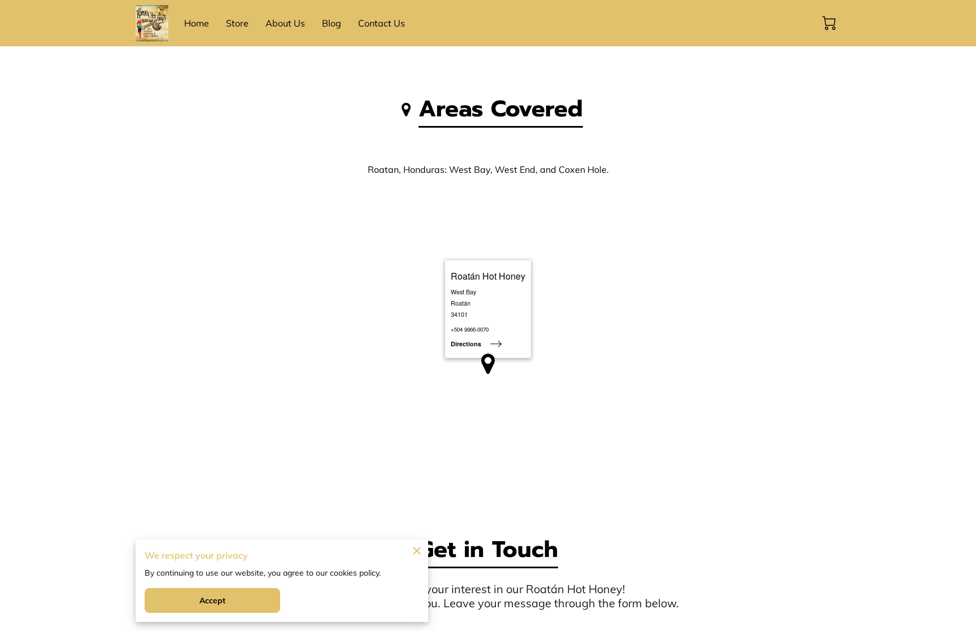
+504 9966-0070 (470, 330)
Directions (466, 344)
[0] (829, 23)
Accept (212, 600)
